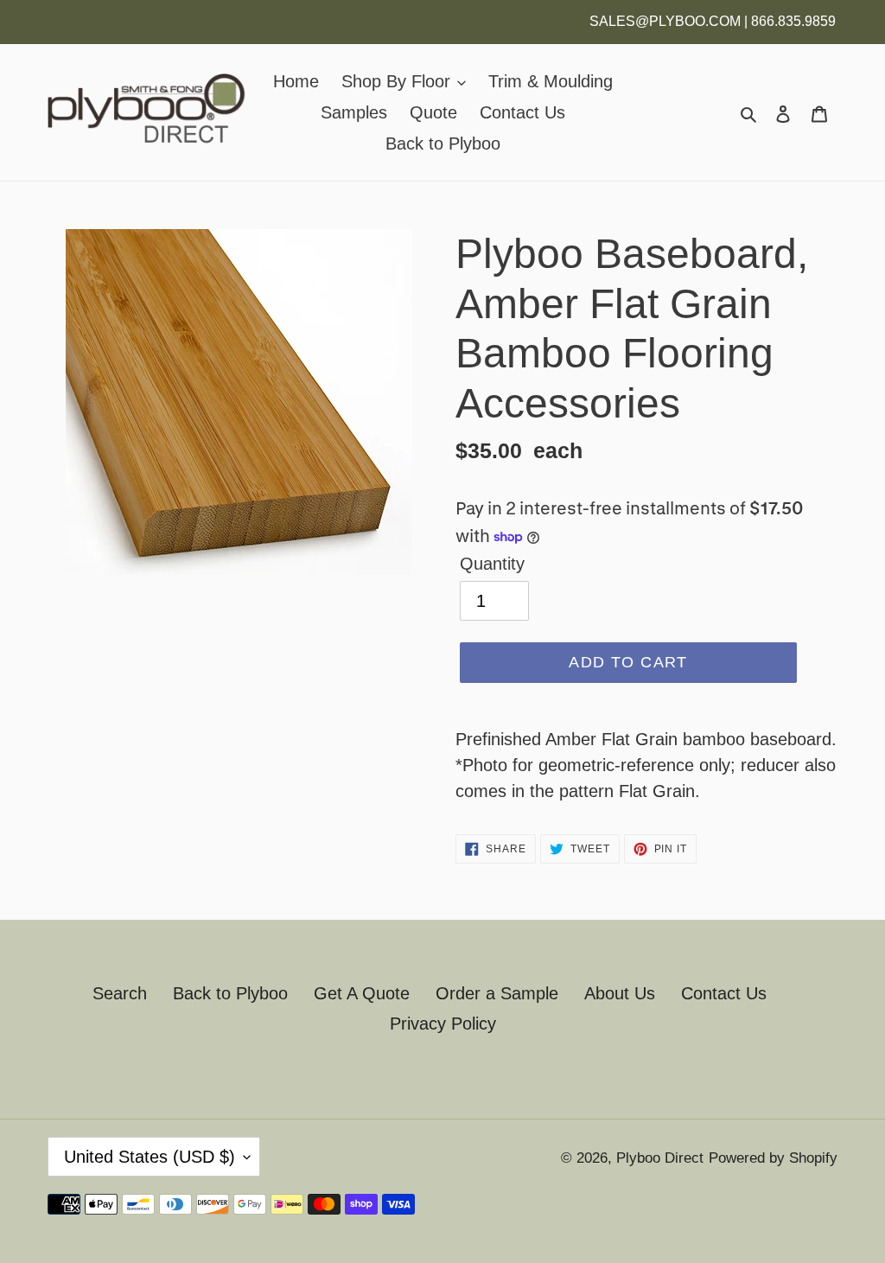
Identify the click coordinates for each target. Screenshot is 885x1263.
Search (119, 993)
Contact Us (724, 993)
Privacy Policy (443, 1023)
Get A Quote (362, 993)
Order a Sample (497, 993)
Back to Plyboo (230, 993)
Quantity (492, 563)
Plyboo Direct (660, 1158)
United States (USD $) (149, 1156)
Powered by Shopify (773, 1158)
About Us (619, 993)
